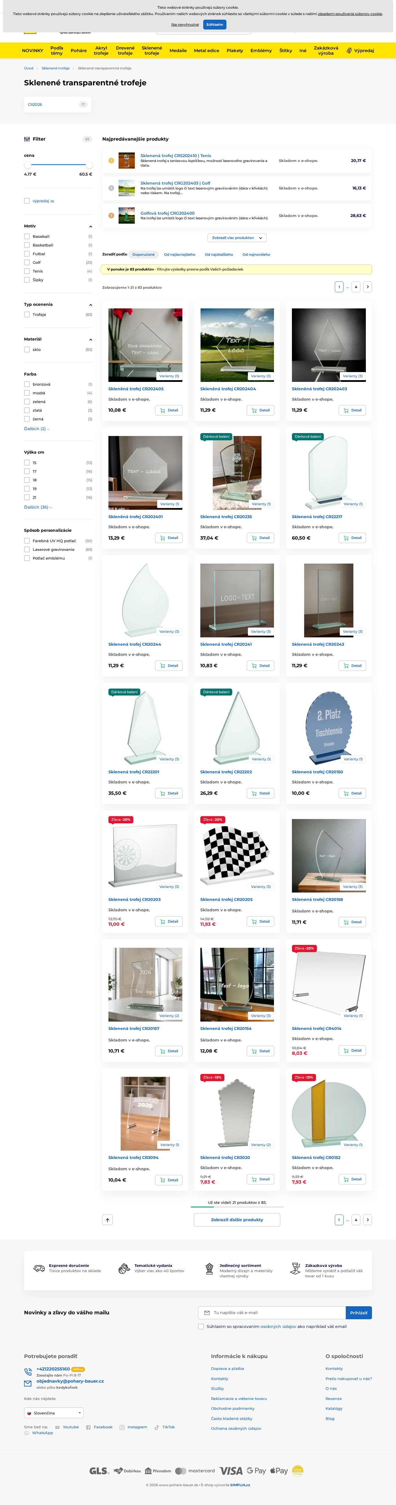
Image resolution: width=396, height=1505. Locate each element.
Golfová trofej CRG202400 (168, 213)
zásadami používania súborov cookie (350, 14)
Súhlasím (214, 24)
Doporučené (143, 254)
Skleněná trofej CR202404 (228, 388)
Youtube (71, 1427)
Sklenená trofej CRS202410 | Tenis (176, 155)
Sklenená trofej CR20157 (133, 1028)
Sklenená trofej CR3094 (133, 1157)
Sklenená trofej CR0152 (316, 1157)
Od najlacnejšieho (179, 254)
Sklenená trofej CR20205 (226, 899)
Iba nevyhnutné (185, 24)
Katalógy (334, 1408)
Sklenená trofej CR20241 (226, 644)
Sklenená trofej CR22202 (226, 771)
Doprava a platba (227, 1368)
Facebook (103, 1427)
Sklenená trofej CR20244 (134, 644)
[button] (237, 238)
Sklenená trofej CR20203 (134, 899)
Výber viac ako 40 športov (159, 1270)
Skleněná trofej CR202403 (319, 388)
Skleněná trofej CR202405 (136, 388)
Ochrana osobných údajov (236, 1428)
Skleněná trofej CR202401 (135, 516)
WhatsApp (42, 1432)
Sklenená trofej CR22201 (133, 771)
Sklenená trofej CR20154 (226, 1028)
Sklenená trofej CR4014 (316, 1028)
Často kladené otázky (231, 1418)
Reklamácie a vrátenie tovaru (239, 1398)
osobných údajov (278, 1326)
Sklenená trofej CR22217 (317, 516)
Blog (330, 1418)
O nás (331, 1388)
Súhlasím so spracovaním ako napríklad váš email (277, 1326)
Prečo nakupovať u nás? (349, 1378)
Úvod (28, 68)
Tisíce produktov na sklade (75, 1270)
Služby (217, 1388)
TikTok (168, 1427)
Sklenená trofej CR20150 (317, 771)
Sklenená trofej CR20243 (318, 644)
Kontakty (219, 1378)
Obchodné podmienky (233, 1408)
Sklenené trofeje (56, 68)
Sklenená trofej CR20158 (317, 899)
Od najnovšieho (256, 254)
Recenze (334, 1398)
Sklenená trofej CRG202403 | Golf (175, 183)
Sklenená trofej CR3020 (225, 1157)
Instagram (137, 1427)
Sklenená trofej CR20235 (226, 516)
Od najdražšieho (219, 254)
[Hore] (107, 1220)
